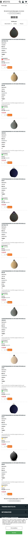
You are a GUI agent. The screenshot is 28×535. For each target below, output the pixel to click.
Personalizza (14, 528)
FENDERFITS (4, 48)
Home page (4, 5)
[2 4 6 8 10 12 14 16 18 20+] (4, 67)
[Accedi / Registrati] (23, 1)
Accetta (14, 532)
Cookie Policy (8, 523)
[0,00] (26, 1)
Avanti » (18, 13)
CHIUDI (26, 519)
